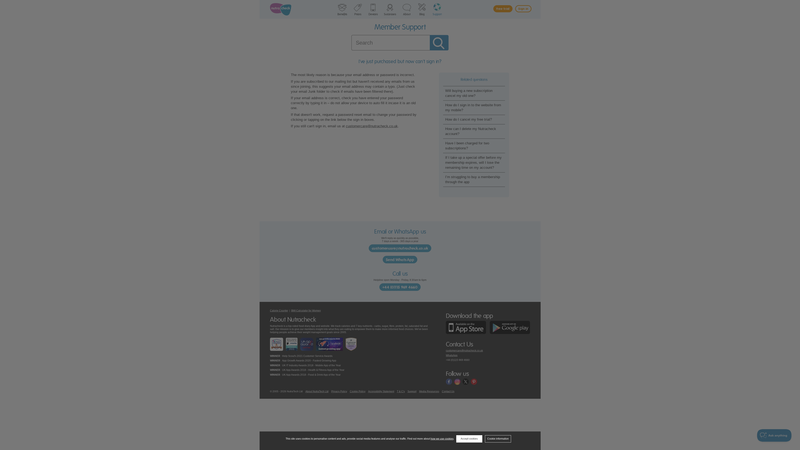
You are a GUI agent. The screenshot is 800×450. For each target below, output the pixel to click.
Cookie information (498, 438)
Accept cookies (469, 438)
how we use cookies (442, 438)
